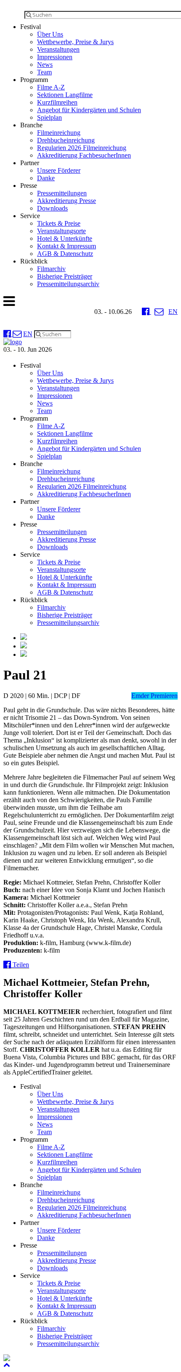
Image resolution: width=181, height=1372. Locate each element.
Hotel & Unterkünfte (64, 238)
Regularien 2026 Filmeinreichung (81, 147)
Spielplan (49, 117)
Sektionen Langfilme (65, 94)
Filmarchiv (51, 268)
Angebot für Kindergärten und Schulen (89, 109)
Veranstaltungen (58, 49)
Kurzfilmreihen (57, 102)
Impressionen (54, 57)
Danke (46, 178)
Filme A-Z (51, 87)
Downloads (52, 208)
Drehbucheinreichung (66, 140)
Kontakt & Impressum (66, 246)
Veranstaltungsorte (61, 230)
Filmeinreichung (58, 132)
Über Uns (50, 34)
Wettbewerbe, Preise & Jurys (75, 41)
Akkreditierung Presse (66, 200)
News (45, 64)
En (173, 311)
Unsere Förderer (58, 170)
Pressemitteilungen (62, 193)
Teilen (20, 964)
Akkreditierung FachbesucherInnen (84, 155)
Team (44, 72)
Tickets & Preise (58, 223)
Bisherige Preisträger (64, 276)
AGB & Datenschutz (65, 253)
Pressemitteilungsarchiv (68, 283)
